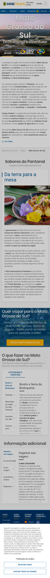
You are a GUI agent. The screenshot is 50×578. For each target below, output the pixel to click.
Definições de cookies (25, 559)
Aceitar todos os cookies (25, 571)
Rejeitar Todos (25, 565)
